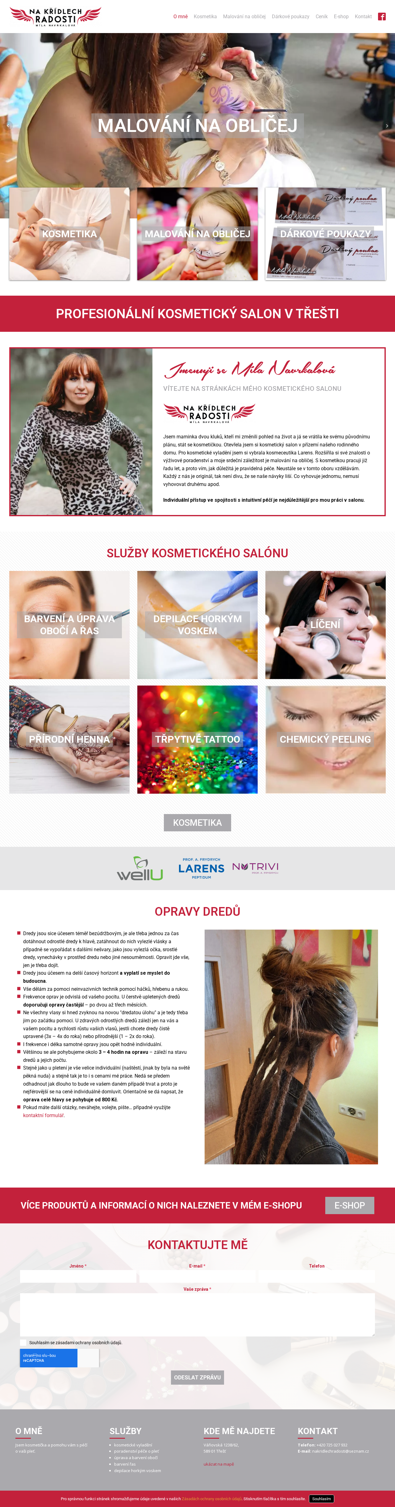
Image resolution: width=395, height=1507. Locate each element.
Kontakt (363, 16)
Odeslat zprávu (197, 1377)
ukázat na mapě (219, 1464)
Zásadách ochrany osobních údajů (212, 1498)
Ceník (322, 16)
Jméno (78, 1266)
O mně (180, 16)
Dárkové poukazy (291, 16)
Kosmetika (205, 16)
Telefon (317, 1266)
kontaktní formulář (43, 1115)
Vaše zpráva (197, 1289)
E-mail (197, 1266)
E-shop (341, 16)
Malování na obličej (244, 16)
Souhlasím (321, 1498)
